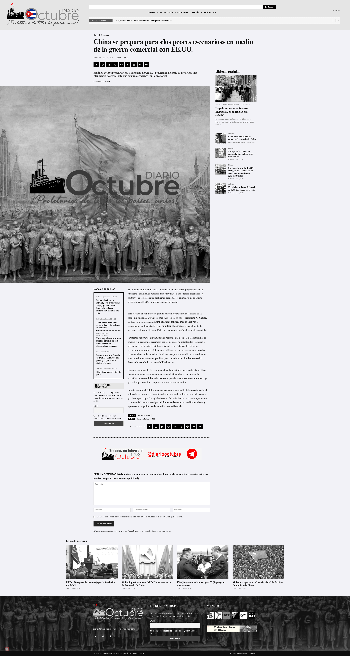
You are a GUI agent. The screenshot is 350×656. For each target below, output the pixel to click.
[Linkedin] (109, 64)
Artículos (99, 368)
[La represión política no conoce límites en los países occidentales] (220, 153)
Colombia (99, 297)
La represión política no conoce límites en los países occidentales (240, 154)
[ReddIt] (115, 64)
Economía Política (143, 419)
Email (96, 405)
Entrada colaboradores (239, 653)
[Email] (121, 64)
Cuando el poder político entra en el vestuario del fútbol (242, 138)
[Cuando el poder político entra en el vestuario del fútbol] (220, 138)
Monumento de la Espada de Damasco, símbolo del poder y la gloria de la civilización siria (108, 359)
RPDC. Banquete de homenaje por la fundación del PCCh (90, 583)
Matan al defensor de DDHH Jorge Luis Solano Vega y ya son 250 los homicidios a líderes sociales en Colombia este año (108, 306)
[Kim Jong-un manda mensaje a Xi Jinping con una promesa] (202, 562)
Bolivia (98, 319)
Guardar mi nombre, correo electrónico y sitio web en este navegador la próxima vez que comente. (140, 517)
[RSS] (95, 636)
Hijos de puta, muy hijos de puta (108, 373)
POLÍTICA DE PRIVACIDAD (134, 653)
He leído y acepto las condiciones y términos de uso (107, 417)
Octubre (107, 81)
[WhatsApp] (102, 64)
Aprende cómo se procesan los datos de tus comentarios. (149, 530)
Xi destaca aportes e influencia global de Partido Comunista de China (258, 583)
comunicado (194, 330)
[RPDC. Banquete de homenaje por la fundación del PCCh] (92, 562)
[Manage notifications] (7, 649)
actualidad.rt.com (144, 416)
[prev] (334, 20)
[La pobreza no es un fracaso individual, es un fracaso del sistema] (235, 88)
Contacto (253, 653)
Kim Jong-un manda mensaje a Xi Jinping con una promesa (201, 583)
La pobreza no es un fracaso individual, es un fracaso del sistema (231, 111)
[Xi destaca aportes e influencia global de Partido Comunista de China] (258, 562)
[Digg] (146, 64)
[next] (338, 20)
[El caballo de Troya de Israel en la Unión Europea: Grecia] (220, 188)
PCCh (154, 419)
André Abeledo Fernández (231, 105)
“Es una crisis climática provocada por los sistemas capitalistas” (108, 325)
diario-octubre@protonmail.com (120, 629)
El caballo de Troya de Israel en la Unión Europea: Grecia (141, 20)
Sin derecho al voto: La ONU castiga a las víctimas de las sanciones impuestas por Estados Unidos (241, 171)
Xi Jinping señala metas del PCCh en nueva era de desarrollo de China (146, 583)
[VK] (140, 64)
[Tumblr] (127, 64)
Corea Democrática (102, 333)
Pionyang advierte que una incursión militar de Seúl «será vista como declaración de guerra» (108, 342)
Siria (97, 352)
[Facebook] (96, 64)
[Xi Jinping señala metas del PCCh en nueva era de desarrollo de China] (147, 562)
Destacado (105, 35)
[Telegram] (134, 64)
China (96, 35)
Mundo (230, 165)
